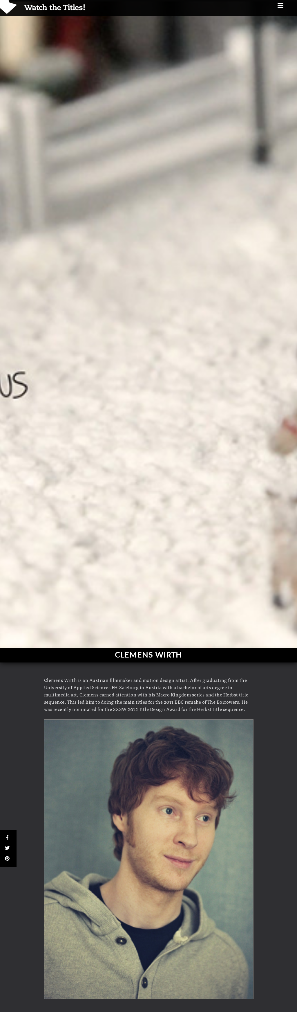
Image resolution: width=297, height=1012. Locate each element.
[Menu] (280, 6)
